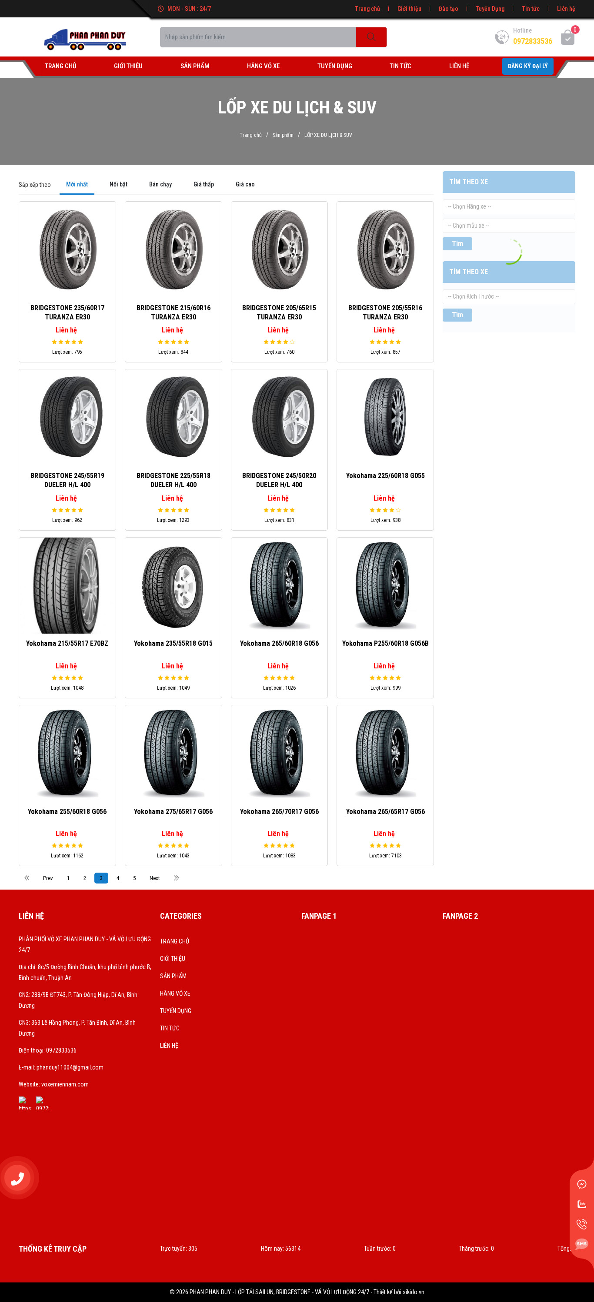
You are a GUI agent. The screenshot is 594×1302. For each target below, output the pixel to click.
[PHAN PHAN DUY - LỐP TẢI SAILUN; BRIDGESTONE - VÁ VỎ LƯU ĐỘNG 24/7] (85, 36)
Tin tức (531, 8)
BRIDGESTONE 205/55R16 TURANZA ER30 (385, 312)
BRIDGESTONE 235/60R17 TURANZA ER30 (67, 312)
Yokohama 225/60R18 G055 (385, 476)
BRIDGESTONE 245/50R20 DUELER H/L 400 (279, 480)
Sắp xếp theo (35, 184)
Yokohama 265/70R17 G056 (279, 811)
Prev (48, 878)
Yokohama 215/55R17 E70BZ (67, 643)
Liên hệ (566, 8)
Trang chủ (367, 8)
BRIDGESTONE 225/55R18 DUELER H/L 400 (173, 480)
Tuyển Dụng (490, 8)
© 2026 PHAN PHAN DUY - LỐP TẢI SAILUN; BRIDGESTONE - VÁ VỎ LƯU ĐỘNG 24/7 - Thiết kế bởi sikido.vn (297, 1292)
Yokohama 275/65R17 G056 (173, 811)
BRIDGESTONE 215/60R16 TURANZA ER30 (173, 312)
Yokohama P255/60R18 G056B (385, 643)
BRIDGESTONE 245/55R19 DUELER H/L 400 (67, 480)
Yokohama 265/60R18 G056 (279, 643)
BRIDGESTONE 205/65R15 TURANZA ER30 (279, 312)
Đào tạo (448, 8)
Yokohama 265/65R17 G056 (385, 811)
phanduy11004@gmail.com (70, 1067)
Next (155, 878)
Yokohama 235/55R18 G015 (173, 643)
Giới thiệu (409, 8)
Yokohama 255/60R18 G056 (67, 811)
